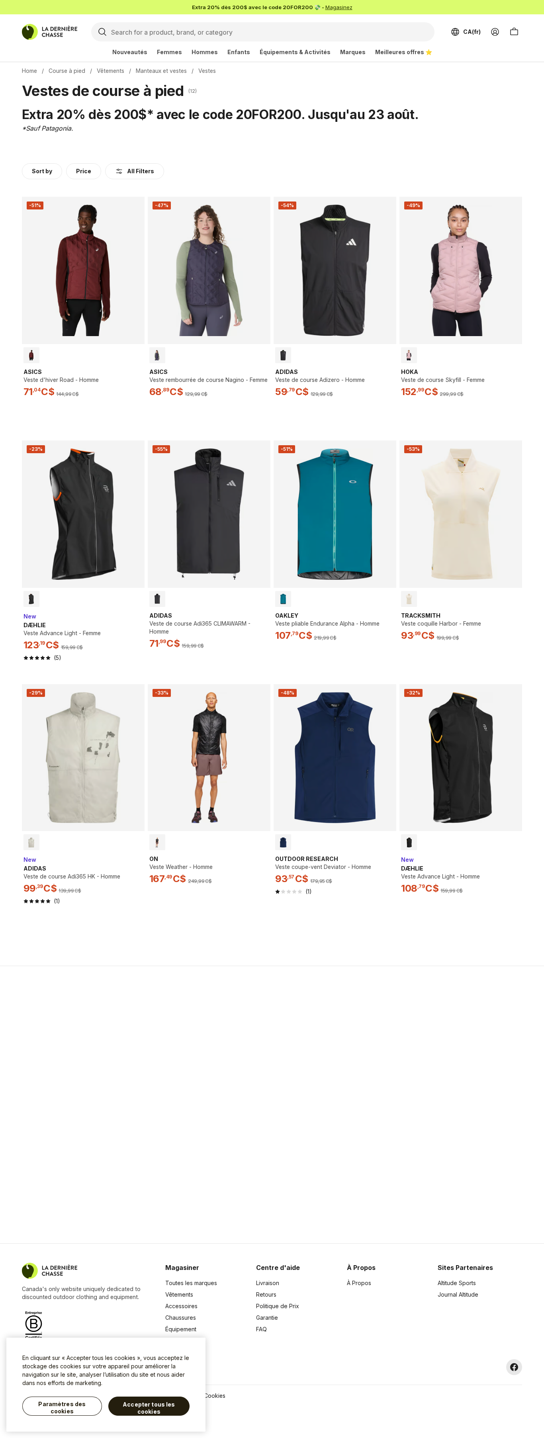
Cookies (214, 1395)
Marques (353, 52)
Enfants (238, 52)
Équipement (180, 1329)
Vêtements (110, 70)
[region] (105, 1385)
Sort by (42, 171)
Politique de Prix (277, 1306)
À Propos (359, 1283)
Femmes (169, 52)
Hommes (205, 52)
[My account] (495, 32)
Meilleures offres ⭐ (403, 52)
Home (29, 70)
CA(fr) (472, 31)
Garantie (267, 1317)
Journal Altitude (458, 1294)
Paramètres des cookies (62, 1408)
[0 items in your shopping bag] (514, 32)
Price (83, 171)
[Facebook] (514, 1367)
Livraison (267, 1283)
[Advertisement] (145, 1104)
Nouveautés (129, 52)
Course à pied (67, 70)
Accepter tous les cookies (149, 1408)
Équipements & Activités (295, 52)
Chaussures (180, 1317)
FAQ (261, 1329)
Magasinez (338, 7)
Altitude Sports (457, 1283)
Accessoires (181, 1306)
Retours (266, 1294)
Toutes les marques (191, 1283)
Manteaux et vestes (161, 70)
